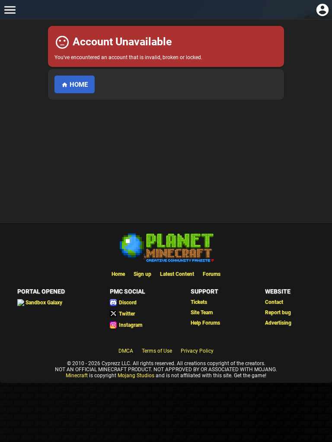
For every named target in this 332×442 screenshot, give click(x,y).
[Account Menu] (322, 9)
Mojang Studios (136, 376)
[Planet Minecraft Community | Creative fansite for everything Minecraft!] (166, 247)
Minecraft (77, 376)
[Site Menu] (9, 9)
